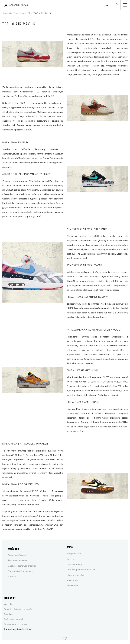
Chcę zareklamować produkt (22, 565)
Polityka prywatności (14, 619)
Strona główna (20, 13)
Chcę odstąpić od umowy (20, 571)
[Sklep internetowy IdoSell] (65, 638)
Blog (30, 13)
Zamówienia (13, 548)
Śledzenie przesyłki (17, 560)
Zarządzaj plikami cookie (17, 629)
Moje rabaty (72, 580)
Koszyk (70, 559)
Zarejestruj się (74, 553)
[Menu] (125, 5)
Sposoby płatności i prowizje (18, 609)
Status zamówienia (17, 555)
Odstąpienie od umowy (15, 624)
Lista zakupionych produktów (81, 569)
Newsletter (72, 585)
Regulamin (9, 614)
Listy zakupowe (74, 564)
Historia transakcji (75, 575)
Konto (70, 547)
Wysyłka (8, 604)
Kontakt (12, 576)
